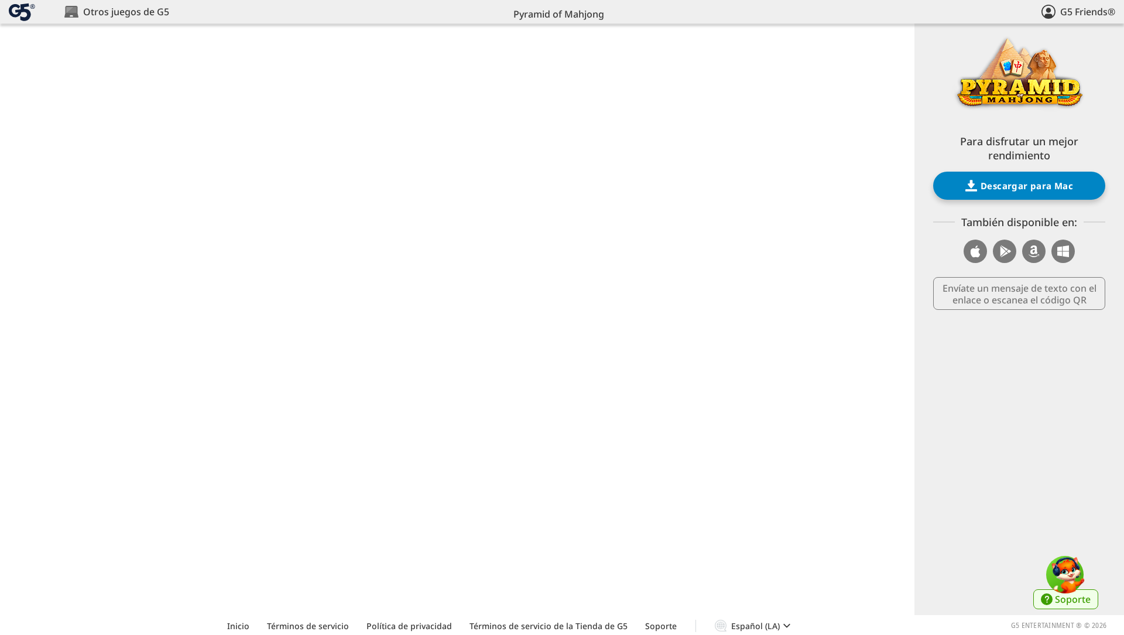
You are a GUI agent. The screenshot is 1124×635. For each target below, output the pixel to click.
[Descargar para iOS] (975, 251)
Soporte (661, 625)
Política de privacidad (409, 625)
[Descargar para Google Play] (1004, 251)
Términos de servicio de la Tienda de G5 (549, 625)
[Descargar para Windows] (1063, 251)
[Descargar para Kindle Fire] (1034, 251)
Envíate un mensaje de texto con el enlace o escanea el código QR (1019, 294)
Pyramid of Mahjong (558, 14)
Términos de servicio (308, 625)
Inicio (238, 625)
